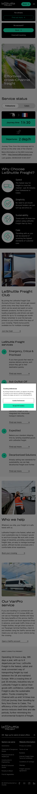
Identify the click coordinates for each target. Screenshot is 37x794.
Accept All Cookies (18, 405)
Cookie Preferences (18, 400)
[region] (18, 397)
